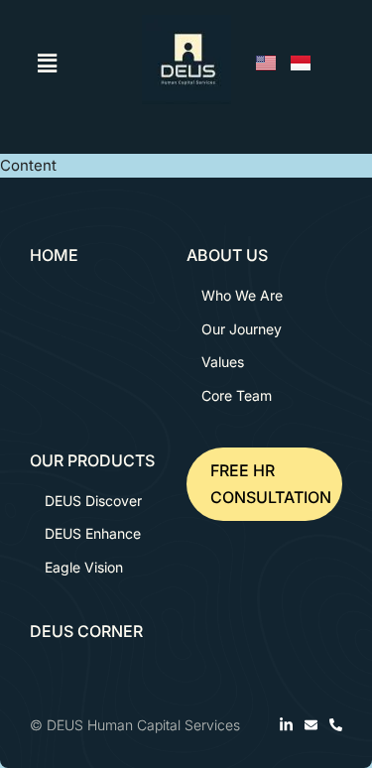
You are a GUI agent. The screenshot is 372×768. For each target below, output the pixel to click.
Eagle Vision (84, 567)
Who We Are (242, 295)
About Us (227, 255)
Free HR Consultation (270, 483)
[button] (47, 63)
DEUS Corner (86, 631)
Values (222, 361)
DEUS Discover (93, 500)
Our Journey (241, 328)
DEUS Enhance (93, 533)
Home (54, 255)
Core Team (236, 395)
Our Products (92, 460)
